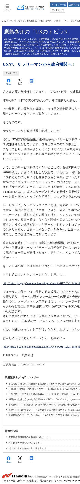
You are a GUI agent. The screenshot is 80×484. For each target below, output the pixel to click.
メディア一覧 (8, 480)
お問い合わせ (44, 480)
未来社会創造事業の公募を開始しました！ (30, 437)
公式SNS (21, 480)
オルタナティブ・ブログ (13, 21)
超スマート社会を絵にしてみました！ (28, 448)
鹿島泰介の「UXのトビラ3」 (40, 21)
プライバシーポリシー (63, 480)
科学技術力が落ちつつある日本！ (25, 442)
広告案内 (31, 480)
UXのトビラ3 (11, 73)
